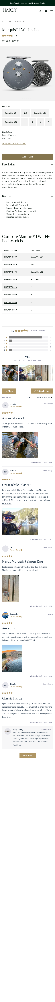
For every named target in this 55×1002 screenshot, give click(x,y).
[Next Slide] (51, 373)
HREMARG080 (10, 279)
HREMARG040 (10, 302)
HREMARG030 (10, 294)
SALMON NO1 (11, 113)
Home (4, 22)
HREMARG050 (10, 309)
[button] (9, 35)
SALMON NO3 (11, 122)
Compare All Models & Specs (14, 143)
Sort (30, 397)
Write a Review (44, 392)
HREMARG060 (10, 256)
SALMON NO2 (40, 113)
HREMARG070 (10, 272)
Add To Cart (27, 156)
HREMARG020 (10, 287)
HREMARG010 (10, 264)
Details (42, 3)
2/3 (25, 113)
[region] (27, 373)
